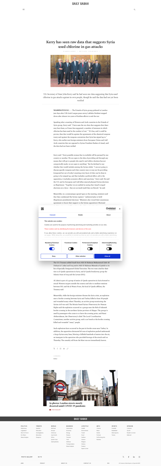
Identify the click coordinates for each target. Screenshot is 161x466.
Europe (53, 430)
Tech (67, 439)
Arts (98, 426)
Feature (83, 446)
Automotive (69, 428)
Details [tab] (80, 215)
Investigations (39, 433)
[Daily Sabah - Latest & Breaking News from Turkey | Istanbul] (80, 3)
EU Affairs (23, 435)
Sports (114, 426)
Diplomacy (24, 428)
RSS (108, 463)
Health (83, 428)
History (83, 444)
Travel (83, 433)
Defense (68, 442)
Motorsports (115, 433)
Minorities (38, 435)
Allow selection (81, 256)
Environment (84, 430)
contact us (87, 463)
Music (98, 430)
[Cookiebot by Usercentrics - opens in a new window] (107, 208)
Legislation (24, 430)
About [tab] (108, 215)
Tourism (68, 437)
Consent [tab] (52, 215)
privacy (42, 463)
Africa (52, 437)
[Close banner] (119, 208)
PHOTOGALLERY (56, 409)
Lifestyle (84, 426)
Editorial (129, 435)
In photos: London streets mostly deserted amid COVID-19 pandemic (67, 404)
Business (69, 426)
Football (114, 428)
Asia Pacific (54, 435)
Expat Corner (84, 448)
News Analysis (24, 437)
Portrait (99, 435)
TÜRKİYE (39, 426)
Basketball (114, 430)
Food (82, 435)
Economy (68, 430)
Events (98, 433)
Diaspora (38, 437)
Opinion (130, 426)
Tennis (113, 435)
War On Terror (25, 433)
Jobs (22, 463)
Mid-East (53, 428)
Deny (53, 256)
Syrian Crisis (54, 439)
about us (64, 463)
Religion (83, 442)
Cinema (99, 428)
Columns (129, 428)
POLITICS (24, 426)
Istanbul (38, 428)
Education (38, 430)
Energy (68, 433)
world (55, 358)
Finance (68, 435)
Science (83, 439)
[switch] (71, 248)
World (53, 426)
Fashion (83, 437)
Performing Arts (101, 437)
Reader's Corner (131, 433)
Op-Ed (128, 430)
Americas (53, 433)
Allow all (107, 256)
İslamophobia (55, 442)
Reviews (99, 439)
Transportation (70, 444)
